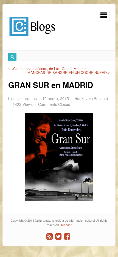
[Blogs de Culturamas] (32, 38)
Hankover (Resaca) (91, 98)
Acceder (66, 225)
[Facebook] (67, 236)
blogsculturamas (22, 98)
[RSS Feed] (49, 236)
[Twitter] (58, 236)
